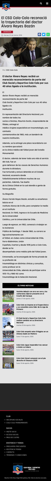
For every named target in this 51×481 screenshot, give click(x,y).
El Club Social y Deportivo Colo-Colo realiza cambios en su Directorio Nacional (31, 320)
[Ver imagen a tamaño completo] (25, 52)
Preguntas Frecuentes (16, 446)
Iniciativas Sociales (14, 419)
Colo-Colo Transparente (17, 422)
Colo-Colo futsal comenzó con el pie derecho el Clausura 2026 (31, 359)
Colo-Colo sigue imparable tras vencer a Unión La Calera (32, 346)
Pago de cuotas (12, 437)
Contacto (10, 452)
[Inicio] (6, 6)
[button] (41, 3)
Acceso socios (12, 434)
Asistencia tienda (13, 449)
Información (7, 32)
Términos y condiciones (16, 455)
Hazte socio (11, 431)
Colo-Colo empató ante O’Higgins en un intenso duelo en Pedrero (32, 332)
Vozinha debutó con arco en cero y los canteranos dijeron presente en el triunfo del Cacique (31, 293)
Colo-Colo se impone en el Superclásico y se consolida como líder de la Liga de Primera (32, 307)
